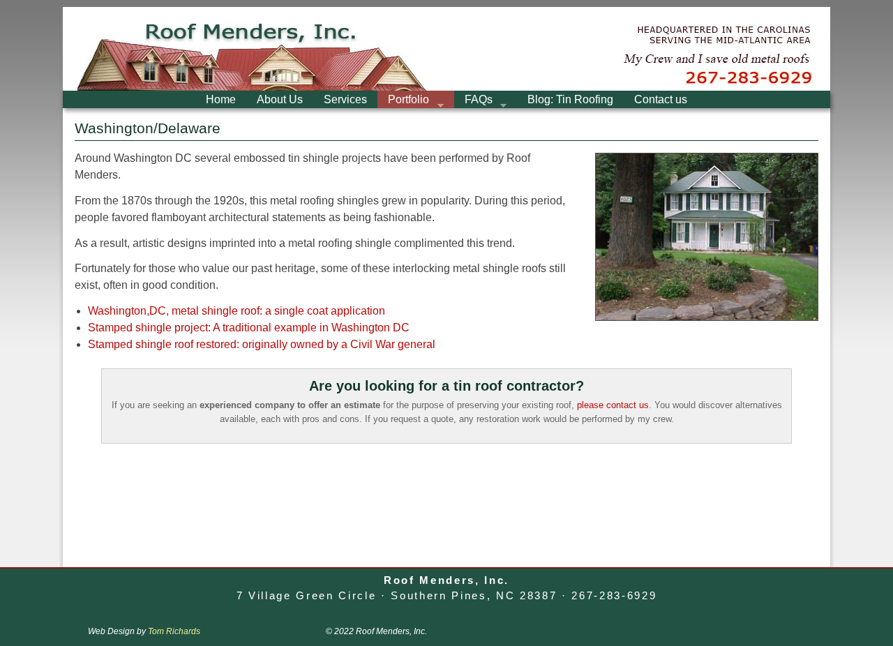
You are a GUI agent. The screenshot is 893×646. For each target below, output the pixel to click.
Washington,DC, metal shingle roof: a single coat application (236, 311)
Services (345, 99)
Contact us (660, 99)
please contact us (613, 405)
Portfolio (403, 100)
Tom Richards (174, 631)
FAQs (473, 100)
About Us (280, 99)
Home (221, 99)
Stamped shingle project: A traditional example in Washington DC (249, 327)
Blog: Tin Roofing (570, 99)
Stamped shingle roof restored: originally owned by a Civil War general (261, 344)
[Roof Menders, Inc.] (446, 49)
